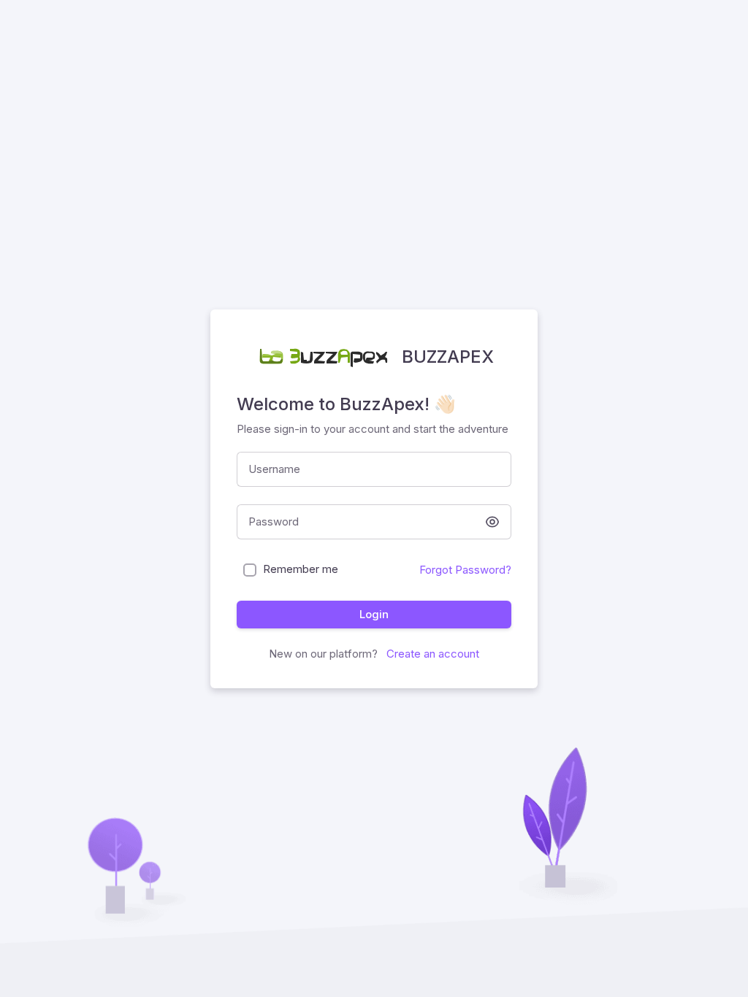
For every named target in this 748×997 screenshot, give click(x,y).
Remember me (300, 569)
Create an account (431, 654)
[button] (492, 522)
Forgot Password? (465, 570)
